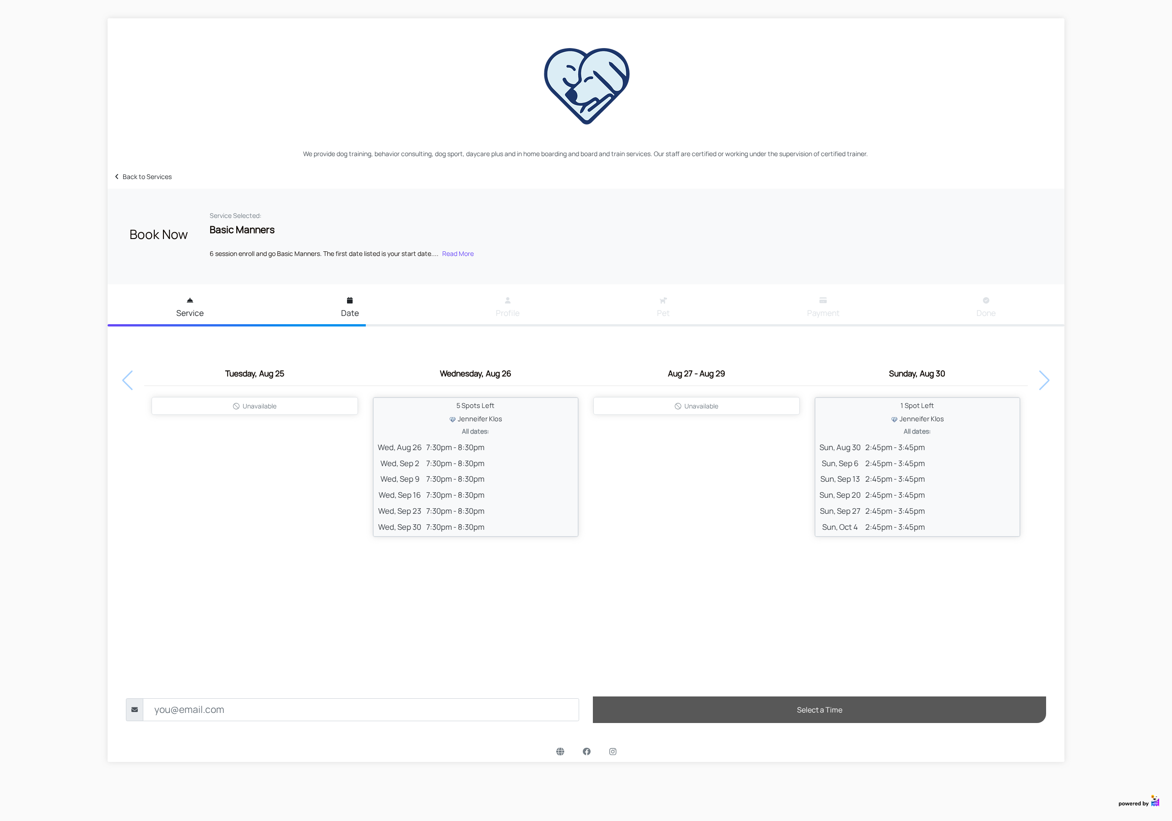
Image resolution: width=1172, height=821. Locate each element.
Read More (458, 253)
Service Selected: (235, 215)
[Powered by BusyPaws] (1139, 799)
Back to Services (147, 176)
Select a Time (819, 710)
